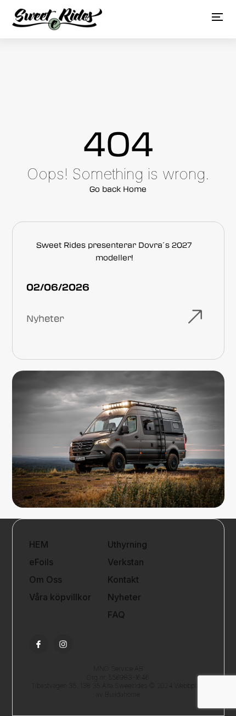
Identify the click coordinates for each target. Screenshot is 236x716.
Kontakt (123, 579)
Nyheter (124, 597)
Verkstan (126, 561)
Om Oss (45, 579)
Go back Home (118, 189)
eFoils (41, 561)
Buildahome (122, 694)
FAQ (116, 614)
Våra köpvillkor (60, 597)
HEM (38, 544)
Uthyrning (127, 544)
